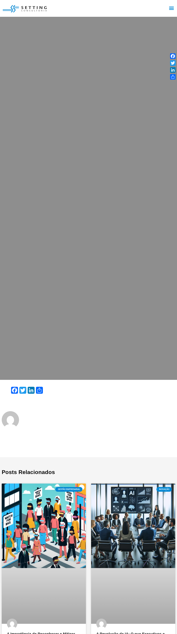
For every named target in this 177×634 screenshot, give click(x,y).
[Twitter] (172, 63)
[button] (171, 8)
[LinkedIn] (172, 69)
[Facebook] (172, 56)
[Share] (172, 76)
